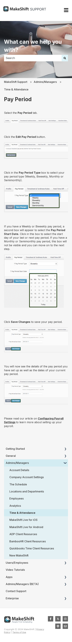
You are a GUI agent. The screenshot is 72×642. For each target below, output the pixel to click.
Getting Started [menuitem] (15, 448)
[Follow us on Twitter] (58, 618)
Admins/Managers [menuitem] (17, 463)
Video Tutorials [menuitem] (15, 569)
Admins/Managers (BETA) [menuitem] (22, 584)
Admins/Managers (45, 82)
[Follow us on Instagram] (65, 618)
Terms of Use (19, 632)
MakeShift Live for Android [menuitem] (26, 527)
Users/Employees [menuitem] (17, 562)
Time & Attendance (16, 89)
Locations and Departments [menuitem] (26, 491)
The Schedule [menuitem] (18, 484)
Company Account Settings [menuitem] (26, 477)
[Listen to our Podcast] (58, 626)
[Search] (65, 58)
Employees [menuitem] (16, 498)
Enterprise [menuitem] (12, 598)
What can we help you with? (33, 45)
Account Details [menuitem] (19, 470)
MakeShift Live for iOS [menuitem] (23, 519)
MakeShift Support (15, 82)
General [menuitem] (11, 455)
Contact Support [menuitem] (16, 591)
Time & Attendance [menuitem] (22, 512)
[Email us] (65, 626)
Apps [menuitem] (9, 577)
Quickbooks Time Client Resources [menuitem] (31, 548)
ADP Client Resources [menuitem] (23, 534)
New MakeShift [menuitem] (18, 555)
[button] (65, 449)
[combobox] (33, 58)
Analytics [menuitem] (15, 505)
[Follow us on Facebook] (50, 618)
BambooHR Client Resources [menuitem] (27, 541)
